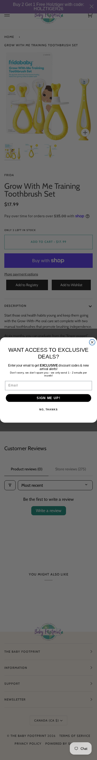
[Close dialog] (92, 342)
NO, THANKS (48, 409)
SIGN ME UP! (48, 397)
